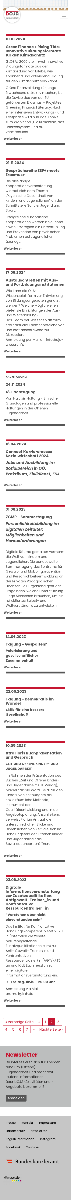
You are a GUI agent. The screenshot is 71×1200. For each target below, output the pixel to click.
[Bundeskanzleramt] (32, 1161)
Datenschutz (15, 1131)
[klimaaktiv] (12, 1179)
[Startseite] (12, 14)
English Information (20, 1139)
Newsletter (38, 1131)
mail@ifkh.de (22, 993)
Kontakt (27, 1123)
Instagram (47, 1139)
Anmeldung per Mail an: (26, 339)
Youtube (32, 1147)
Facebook (13, 1147)
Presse (11, 1123)
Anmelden (16, 1098)
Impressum (47, 1123)
